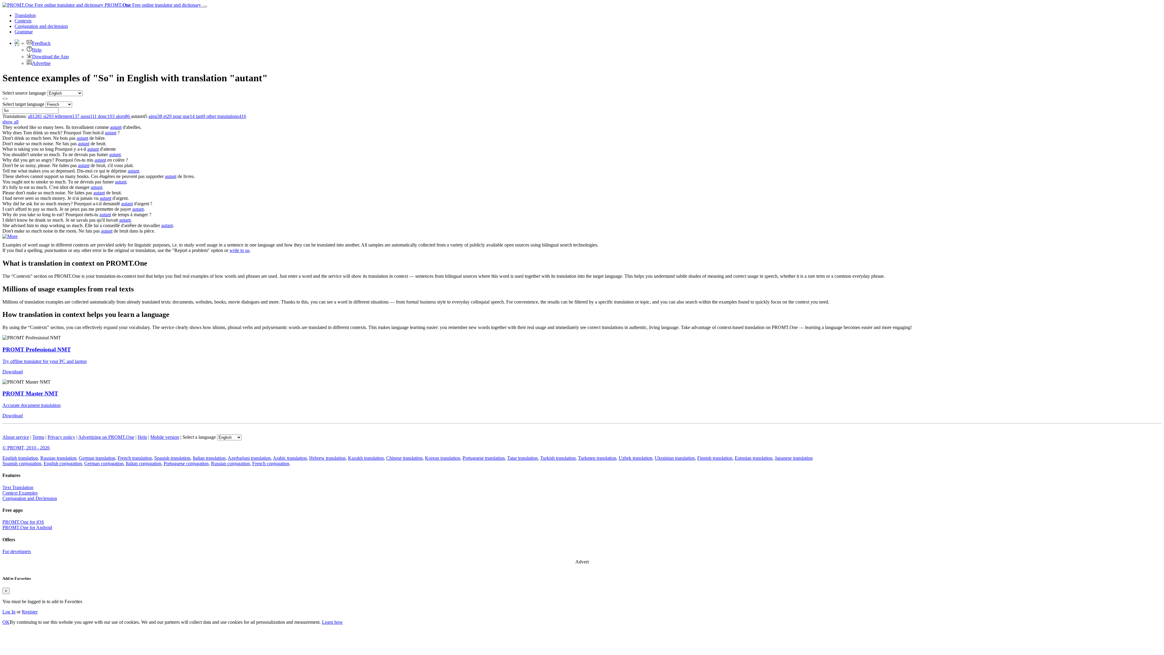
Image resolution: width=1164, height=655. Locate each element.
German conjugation (103, 463)
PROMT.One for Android (27, 527)
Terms (38, 437)
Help (37, 49)
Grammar (24, 31)
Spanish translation (172, 458)
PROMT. (152, 5)
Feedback (41, 43)
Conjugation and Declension (29, 498)
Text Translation (17, 487)
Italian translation (209, 458)
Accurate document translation (31, 405)
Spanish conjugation (21, 463)
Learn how (332, 622)
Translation (25, 15)
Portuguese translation (484, 458)
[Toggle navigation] (204, 7)
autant (116, 127)
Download (12, 371)
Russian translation (58, 458)
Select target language (23, 104)
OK (6, 622)
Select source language (24, 93)
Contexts (23, 20)
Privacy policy (61, 437)
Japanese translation (794, 458)
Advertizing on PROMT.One (106, 437)
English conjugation (63, 463)
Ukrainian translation (675, 458)
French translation (135, 458)
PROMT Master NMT (30, 393)
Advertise (41, 63)
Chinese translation (404, 458)
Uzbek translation (635, 458)
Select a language (199, 437)
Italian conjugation (143, 463)
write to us (239, 250)
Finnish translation (714, 458)
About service (15, 437)
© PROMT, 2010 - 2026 (26, 447)
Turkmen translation (597, 458)
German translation (97, 458)
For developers (16, 551)
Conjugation (41, 26)
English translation (20, 458)
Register (30, 611)
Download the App (50, 56)
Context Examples (20, 492)
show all (10, 121)
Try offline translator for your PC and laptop (44, 361)
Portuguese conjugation (186, 463)
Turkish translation (558, 458)
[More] (10, 236)
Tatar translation (522, 458)
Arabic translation (290, 458)
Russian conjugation (230, 463)
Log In (8, 611)
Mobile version (164, 437)
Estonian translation (753, 458)
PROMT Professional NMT (36, 349)
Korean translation (442, 458)
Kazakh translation (366, 458)
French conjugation (270, 463)
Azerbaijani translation (249, 458)
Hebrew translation (327, 458)
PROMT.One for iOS (23, 522)
